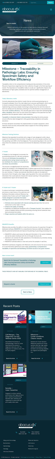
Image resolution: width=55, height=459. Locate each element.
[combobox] (37, 2)
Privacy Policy (39, 457)
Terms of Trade (47, 457)
